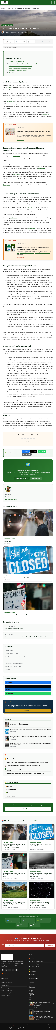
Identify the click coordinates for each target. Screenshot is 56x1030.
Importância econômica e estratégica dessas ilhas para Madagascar (25, 63)
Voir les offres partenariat (28, 809)
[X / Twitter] (9, 970)
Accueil (3, 8)
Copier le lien (27, 454)
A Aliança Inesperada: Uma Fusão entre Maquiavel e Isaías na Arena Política (26, 773)
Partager (26, 451)
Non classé (5, 985)
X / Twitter (10, 686)
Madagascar (8, 87)
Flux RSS (5, 973)
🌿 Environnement (10, 792)
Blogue (8, 8)
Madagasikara (13, 1025)
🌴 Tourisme (9, 786)
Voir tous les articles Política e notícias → (44, 821)
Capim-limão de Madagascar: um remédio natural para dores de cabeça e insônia (27, 762)
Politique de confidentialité (22, 1028)
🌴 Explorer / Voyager (34, 964)
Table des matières (9, 650)
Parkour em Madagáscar (13, 758)
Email (2, 944)
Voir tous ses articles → (11, 499)
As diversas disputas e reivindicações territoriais (20, 66)
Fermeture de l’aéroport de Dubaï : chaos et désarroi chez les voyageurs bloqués (30, 729)
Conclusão (11, 72)
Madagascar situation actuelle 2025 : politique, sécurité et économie (43, 1010)
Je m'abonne (50, 945)
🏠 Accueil (31, 958)
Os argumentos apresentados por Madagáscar (20, 68)
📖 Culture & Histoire (11, 789)
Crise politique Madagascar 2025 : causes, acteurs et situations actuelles (43, 1016)
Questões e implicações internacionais (18, 70)
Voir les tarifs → (28, 710)
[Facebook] (2, 970)
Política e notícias (7, 25)
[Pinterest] (16, 970)
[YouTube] (13, 970)
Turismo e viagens (6, 988)
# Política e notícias (10, 796)
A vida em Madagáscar (8, 993)
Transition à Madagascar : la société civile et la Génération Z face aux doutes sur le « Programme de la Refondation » (30, 723)
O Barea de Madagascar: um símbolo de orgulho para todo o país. (23, 765)
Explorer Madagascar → (22, 478)
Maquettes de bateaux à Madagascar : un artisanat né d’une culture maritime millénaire (31, 989)
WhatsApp (43, 451)
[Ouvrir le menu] (53, 2)
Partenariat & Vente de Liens (44, 1028)
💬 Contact (32, 974)
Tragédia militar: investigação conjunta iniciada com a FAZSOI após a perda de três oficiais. (28, 769)
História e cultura (6, 990)
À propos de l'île (36, 478)
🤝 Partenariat (32, 971)
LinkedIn (10, 689)
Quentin (7, 497)
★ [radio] (22, 438)
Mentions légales (9, 1028)
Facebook (10, 682)
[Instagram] (6, 970)
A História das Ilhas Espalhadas (16, 61)
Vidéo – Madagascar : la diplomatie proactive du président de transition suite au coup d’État (30, 737)
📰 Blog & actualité (34, 966)
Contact (33, 1028)
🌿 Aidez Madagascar (34, 969)
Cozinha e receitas (6, 995)
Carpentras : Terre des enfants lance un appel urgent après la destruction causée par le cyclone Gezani (30, 744)
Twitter (34, 451)
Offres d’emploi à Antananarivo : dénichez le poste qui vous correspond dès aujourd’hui (44, 1004)
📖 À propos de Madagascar (36, 961)
